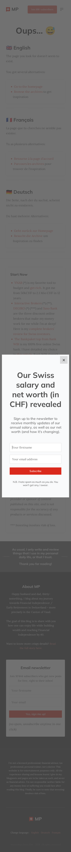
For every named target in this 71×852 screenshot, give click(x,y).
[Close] (64, 360)
